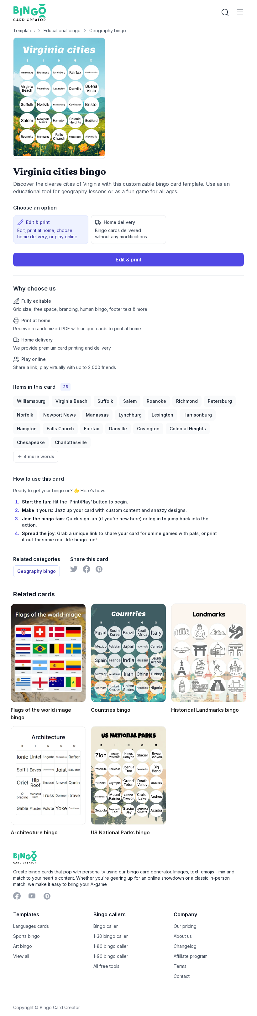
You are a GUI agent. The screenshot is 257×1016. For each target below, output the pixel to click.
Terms (180, 966)
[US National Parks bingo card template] (128, 775)
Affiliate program (190, 956)
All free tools (106, 966)
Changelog (185, 946)
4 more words (39, 456)
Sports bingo (26, 936)
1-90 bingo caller (110, 956)
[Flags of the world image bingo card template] (48, 653)
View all (21, 956)
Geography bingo (107, 30)
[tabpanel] (128, 312)
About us (183, 936)
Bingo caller (105, 926)
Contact (182, 976)
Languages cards (31, 926)
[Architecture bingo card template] (48, 775)
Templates (24, 30)
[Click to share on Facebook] (86, 569)
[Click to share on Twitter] (74, 569)
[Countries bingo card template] (128, 653)
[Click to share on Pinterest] (99, 569)
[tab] (50, 229)
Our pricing (185, 926)
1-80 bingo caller (110, 946)
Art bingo (22, 946)
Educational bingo (62, 30)
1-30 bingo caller (110, 936)
